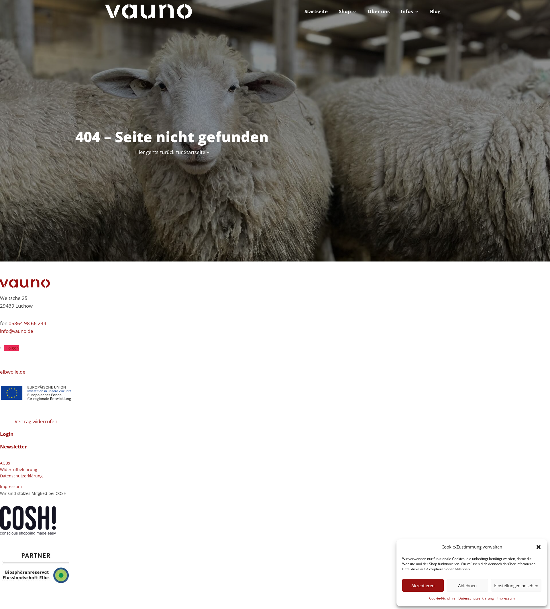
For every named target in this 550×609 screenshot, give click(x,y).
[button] (538, 547)
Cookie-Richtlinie (442, 598)
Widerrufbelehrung (18, 469)
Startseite (316, 12)
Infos (407, 12)
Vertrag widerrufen (36, 421)
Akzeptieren (423, 585)
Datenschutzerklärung (476, 598)
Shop (345, 12)
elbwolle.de (12, 371)
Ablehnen (467, 585)
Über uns (379, 12)
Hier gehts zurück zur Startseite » (172, 152)
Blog (435, 12)
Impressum (506, 598)
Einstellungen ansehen (516, 585)
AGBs (5, 463)
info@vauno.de (16, 331)
